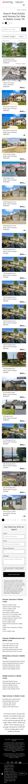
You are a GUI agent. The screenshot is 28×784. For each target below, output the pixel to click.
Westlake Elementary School (11, 665)
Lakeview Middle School (9, 685)
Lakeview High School (9, 703)
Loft (8, 610)
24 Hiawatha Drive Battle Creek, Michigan (11, 44)
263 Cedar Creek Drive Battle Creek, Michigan (13, 92)
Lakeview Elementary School (11, 667)
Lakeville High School (8, 705)
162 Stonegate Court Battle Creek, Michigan (12, 235)
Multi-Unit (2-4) (11, 614)
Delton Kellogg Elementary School (12, 663)
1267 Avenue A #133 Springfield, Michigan (12, 496)
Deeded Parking (12, 618)
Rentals (9, 605)
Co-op (9, 620)
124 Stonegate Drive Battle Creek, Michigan (12, 425)
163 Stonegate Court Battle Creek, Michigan (12, 306)
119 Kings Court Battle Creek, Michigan (13, 400)
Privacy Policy (10, 568)
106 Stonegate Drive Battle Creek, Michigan (12, 449)
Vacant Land (11, 616)
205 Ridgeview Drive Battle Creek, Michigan (12, 187)
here (9, 587)
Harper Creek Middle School (11, 669)
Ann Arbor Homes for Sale (10, 643)
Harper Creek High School (10, 687)
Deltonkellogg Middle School (11, 683)
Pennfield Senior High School (11, 699)
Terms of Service (19, 568)
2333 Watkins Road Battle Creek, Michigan (12, 139)
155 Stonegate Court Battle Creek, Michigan (12, 330)
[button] (26, 773)
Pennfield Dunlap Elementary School (13, 661)
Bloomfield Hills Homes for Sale (12, 651)
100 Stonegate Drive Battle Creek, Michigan (12, 473)
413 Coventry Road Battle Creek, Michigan (12, 377)
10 (22, 520)
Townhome (10, 612)
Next (24, 520)
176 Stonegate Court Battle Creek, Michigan (12, 282)
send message (14, 574)
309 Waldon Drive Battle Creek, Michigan (11, 163)
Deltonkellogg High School (10, 701)
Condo (9, 608)
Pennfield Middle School (9, 681)
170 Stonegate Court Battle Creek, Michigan (12, 258)
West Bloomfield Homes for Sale (12, 649)
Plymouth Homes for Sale (10, 647)
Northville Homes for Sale (10, 645)
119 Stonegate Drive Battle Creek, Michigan (12, 354)
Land (8, 631)
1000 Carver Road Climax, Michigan (13, 67)
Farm (8, 622)
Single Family (11, 607)
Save (21, 36)
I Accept (21, 773)
